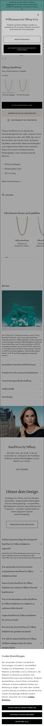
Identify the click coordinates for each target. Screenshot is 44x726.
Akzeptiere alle (21, 721)
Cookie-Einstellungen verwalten (22, 707)
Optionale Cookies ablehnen (22, 714)
